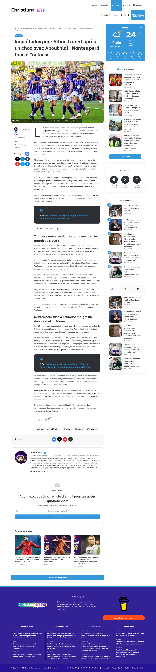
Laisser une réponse (57, 577)
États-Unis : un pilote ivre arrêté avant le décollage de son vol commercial (132, 95)
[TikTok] (47, 471)
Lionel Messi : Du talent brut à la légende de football (132, 208)
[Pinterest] (17, 164)
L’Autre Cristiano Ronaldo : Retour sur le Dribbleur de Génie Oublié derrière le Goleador (27, 559)
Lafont (67, 429)
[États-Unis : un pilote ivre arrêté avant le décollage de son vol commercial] (115, 96)
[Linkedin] (22, 159)
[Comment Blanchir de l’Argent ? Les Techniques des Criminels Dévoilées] (115, 272)
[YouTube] (39, 471)
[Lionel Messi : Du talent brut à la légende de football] (115, 211)
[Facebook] (27, 154)
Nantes (79, 429)
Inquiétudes (53, 429)
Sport (25, 28)
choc (40, 429)
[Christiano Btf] (28, 10)
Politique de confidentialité (134, 668)
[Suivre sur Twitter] (15, 135)
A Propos (126, 5)
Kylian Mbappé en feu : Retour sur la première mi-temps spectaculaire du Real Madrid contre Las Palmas (86, 560)
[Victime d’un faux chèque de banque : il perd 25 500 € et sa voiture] (115, 110)
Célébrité (104, 5)
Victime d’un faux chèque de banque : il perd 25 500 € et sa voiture (132, 109)
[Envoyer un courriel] (17, 135)
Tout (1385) (125, 157)
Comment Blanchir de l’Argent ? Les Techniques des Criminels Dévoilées (132, 270)
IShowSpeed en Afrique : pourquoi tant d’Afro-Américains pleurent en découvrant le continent (132, 79)
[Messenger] (27, 164)
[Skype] (22, 164)
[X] (17, 159)
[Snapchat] (44, 471)
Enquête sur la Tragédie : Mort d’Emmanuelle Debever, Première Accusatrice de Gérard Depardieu (132, 240)
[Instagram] (42, 471)
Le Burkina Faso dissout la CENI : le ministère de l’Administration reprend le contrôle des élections (132, 124)
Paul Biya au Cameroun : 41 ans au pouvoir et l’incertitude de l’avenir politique (132, 223)
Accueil (94, 5)
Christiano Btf (38, 452)
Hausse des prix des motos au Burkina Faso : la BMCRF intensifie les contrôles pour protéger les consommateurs (132, 141)
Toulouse (92, 429)
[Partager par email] (70, 439)
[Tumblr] (27, 159)
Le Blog (121, 668)
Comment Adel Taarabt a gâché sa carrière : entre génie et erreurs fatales (132, 256)
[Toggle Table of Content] (56, 229)
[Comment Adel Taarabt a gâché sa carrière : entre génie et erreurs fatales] (115, 258)
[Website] (31, 471)
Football (115, 5)
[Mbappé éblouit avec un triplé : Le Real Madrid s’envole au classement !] (57, 545)
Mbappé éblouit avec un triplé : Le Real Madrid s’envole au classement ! (57, 559)
